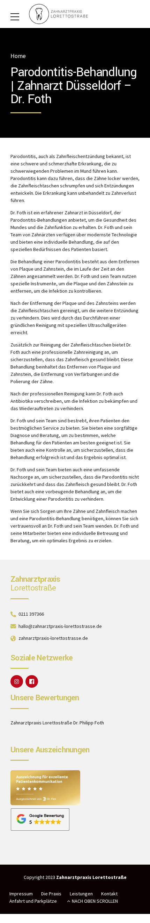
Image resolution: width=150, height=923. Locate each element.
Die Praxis (51, 893)
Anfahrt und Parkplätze (33, 901)
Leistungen (81, 893)
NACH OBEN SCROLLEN (95, 901)
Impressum (21, 893)
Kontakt (109, 893)
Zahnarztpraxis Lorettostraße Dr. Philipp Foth (57, 723)
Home (18, 56)
